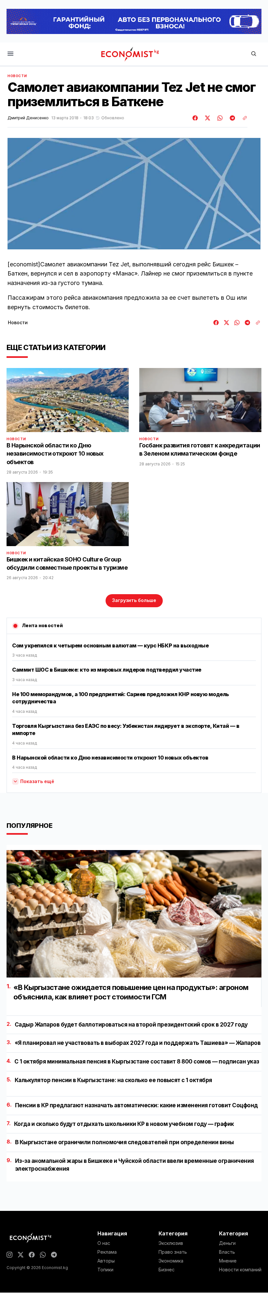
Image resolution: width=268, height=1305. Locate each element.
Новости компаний (240, 1269)
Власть (227, 1252)
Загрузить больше (134, 600)
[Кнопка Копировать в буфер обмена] (242, 118)
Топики (105, 1269)
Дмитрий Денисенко (28, 118)
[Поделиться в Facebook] (195, 118)
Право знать (173, 1252)
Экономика (171, 1260)
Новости (17, 75)
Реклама (107, 1252)
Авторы (106, 1260)
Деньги (227, 1243)
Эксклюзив (171, 1243)
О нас (103, 1243)
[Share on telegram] (231, 118)
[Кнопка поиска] (253, 54)
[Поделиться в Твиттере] (206, 118)
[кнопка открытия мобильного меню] (10, 54)
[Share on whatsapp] (219, 118)
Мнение (228, 1260)
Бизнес (167, 1269)
